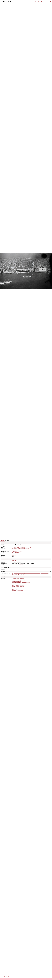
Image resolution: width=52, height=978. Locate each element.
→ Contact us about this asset (6, 976)
